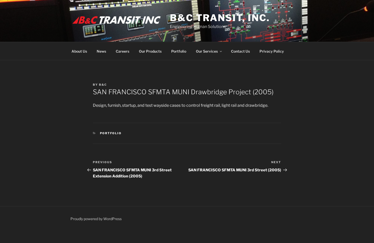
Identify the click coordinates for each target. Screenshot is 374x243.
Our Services (207, 51)
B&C (103, 84)
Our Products (150, 51)
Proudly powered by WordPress (96, 219)
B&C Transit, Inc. (220, 17)
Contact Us (240, 51)
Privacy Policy (272, 51)
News (101, 51)
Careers (122, 51)
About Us (79, 51)
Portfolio (178, 51)
